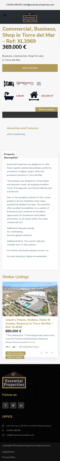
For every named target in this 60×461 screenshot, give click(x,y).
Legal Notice (8, 452)
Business (7, 56)
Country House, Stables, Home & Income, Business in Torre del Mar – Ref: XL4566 (30, 323)
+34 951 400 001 (14, 4)
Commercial (20, 56)
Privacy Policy (8, 457)
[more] (32, 342)
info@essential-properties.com (39, 4)
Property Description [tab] (10, 155)
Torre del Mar (12, 60)
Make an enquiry (46, 109)
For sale (38, 56)
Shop (31, 56)
